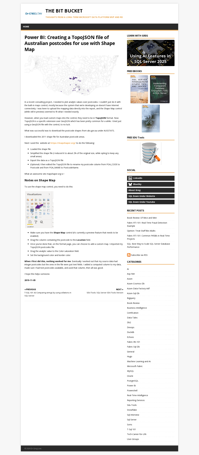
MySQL (130, 371)
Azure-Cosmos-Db (136, 283)
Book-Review (133, 303)
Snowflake (132, 409)
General (130, 351)
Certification (132, 312)
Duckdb (130, 332)
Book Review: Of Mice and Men (142, 217)
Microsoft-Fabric (135, 366)
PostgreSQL (132, 380)
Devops (130, 327)
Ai (128, 269)
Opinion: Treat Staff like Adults (141, 230)
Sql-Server (132, 419)
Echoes (130, 337)
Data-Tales (132, 317)
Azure (129, 278)
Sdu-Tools (132, 405)
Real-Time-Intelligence (137, 395)
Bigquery (131, 298)
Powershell (132, 390)
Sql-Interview (133, 414)
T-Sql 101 (131, 429)
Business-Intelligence (137, 307)
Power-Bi (131, 385)
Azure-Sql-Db (133, 293)
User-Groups (133, 439)
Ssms (129, 424)
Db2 (129, 322)
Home (26, 26)
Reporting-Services (136, 400)
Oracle (130, 376)
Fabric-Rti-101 (133, 341)
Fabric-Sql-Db (133, 346)
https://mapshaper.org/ (63, 143)
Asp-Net (131, 273)
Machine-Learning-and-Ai (139, 361)
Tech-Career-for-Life (136, 434)
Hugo (129, 356)
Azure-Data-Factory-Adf (138, 288)
